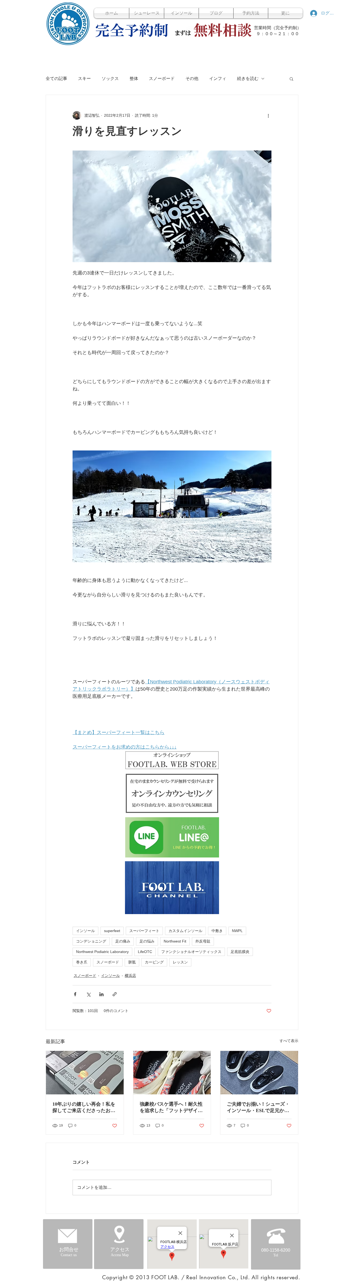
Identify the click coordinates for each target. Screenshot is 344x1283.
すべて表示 (289, 1041)
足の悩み (147, 941)
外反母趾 (202, 941)
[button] (291, 78)
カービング (154, 962)
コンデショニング (91, 941)
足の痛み (122, 941)
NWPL (237, 931)
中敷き (217, 931)
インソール (85, 931)
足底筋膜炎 (240, 952)
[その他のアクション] (268, 115)
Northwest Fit (175, 941)
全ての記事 (56, 78)
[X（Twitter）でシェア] (88, 994)
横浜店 (130, 975)
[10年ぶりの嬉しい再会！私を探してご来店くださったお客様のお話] (85, 1072)
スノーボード (162, 78)
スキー (84, 78)
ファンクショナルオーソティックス (191, 952)
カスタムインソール (185, 931)
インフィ (217, 78)
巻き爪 (81, 962)
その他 (191, 78)
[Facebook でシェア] (75, 994)
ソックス (110, 78)
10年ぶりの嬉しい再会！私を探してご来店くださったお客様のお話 (83, 1107)
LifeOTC (145, 952)
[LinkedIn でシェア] (101, 994)
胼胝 (132, 962)
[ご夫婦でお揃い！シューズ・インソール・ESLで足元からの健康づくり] (259, 1072)
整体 (134, 78)
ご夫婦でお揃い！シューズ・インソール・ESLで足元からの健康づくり (258, 1107)
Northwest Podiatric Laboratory (102, 952)
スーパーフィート (144, 931)
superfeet (112, 931)
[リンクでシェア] (114, 994)
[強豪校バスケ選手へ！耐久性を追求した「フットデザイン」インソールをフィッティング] (172, 1072)
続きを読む (248, 78)
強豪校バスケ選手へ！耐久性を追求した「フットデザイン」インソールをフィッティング (171, 1107)
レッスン (180, 962)
